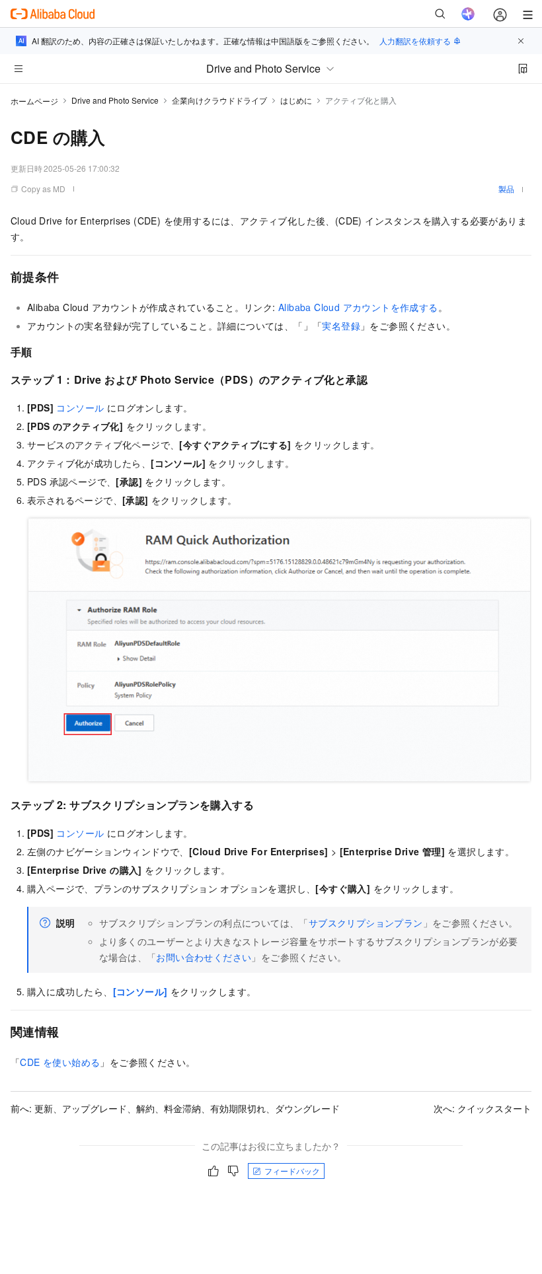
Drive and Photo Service (115, 100)
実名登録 (341, 325)
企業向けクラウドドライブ (219, 100)
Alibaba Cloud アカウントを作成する (358, 307)
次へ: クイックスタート (482, 1108)
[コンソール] (140, 991)
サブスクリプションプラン (366, 922)
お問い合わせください (203, 957)
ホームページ (34, 100)
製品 (506, 188)
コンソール (80, 407)
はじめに (296, 100)
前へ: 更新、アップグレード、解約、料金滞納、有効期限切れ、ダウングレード (175, 1108)
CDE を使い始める (60, 1062)
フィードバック (292, 1170)
